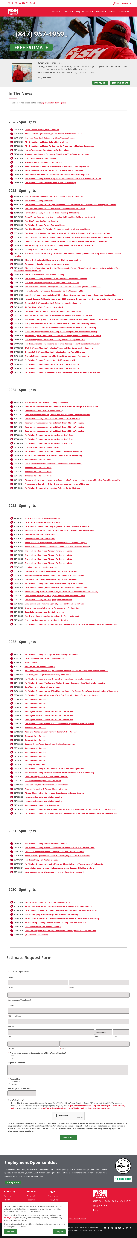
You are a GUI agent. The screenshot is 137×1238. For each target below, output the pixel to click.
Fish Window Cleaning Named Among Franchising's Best (49, 435)
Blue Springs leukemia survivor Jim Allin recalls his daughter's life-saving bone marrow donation (66, 671)
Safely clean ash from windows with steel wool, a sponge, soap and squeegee (58, 906)
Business (14, 1084)
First (10, 987)
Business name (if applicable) (19, 1000)
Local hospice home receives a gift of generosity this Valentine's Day (54, 604)
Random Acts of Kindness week (38, 459)
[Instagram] (16, 3)
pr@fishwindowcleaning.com (53, 103)
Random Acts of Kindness (35, 699)
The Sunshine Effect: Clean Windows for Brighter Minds (48, 551)
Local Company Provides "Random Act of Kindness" (46, 785)
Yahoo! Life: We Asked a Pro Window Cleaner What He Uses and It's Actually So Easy (60, 327)
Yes (12, 1055)
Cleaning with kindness (35, 764)
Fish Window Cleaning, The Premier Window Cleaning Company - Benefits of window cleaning (65, 683)
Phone (10, 1048)
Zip (115, 1036)
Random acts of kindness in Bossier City (42, 805)
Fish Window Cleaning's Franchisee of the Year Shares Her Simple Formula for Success (61, 695)
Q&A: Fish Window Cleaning (36, 935)
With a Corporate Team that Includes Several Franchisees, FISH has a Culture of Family (62, 918)
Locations (100, 11)
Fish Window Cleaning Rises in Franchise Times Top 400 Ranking (52, 213)
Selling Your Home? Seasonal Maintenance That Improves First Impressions (57, 166)
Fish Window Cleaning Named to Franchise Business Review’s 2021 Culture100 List (60, 847)
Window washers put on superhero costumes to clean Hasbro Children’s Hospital (59, 530)
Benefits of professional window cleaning (42, 687)
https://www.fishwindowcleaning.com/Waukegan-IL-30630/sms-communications (74, 1108)
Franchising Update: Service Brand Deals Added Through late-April (53, 311)
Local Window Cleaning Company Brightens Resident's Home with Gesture (57, 526)
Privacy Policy (53, 1200)
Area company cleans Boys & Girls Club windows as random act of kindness (57, 484)
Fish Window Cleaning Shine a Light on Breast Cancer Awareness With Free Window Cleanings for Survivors (70, 204)
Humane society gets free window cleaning (43, 797)
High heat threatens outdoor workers (41, 567)
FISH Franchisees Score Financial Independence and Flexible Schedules (54, 852)
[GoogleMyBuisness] (8, 3)
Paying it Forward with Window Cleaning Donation (46, 789)
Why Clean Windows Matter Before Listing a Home (46, 142)
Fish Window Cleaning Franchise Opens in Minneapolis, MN (50, 360)
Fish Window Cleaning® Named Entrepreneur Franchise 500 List (52, 364)
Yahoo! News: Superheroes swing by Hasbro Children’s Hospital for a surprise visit (60, 217)
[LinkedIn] (19, 3)
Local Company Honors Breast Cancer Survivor (44, 658)
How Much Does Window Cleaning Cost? (42, 447)
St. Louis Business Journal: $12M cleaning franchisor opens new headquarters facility (61, 331)
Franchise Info (123, 11)
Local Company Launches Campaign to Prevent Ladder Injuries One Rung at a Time (60, 931)
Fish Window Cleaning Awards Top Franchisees (45, 225)
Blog (78, 11)
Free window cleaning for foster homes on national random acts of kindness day (59, 772)
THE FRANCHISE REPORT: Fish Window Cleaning (44, 274)
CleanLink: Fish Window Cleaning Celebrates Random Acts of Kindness (55, 352)
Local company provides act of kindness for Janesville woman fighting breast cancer (61, 910)
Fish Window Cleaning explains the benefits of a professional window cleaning (58, 679)
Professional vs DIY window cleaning (40, 158)
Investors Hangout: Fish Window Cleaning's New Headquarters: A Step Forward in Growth (63, 336)
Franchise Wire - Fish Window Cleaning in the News (46, 402)
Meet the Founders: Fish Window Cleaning (43, 926)
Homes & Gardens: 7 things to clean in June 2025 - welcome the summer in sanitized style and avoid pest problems (74, 299)
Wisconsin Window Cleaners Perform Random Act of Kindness (51, 732)
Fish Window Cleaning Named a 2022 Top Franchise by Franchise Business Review (59, 724)
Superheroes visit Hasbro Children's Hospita (43, 410)
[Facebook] (12, 3)
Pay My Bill (100, 82)
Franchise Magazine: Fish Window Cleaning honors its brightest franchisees (57, 229)
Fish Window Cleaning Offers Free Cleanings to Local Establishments (54, 451)
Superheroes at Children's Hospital (40, 534)
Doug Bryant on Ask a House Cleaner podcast (44, 518)
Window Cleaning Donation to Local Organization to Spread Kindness (54, 793)
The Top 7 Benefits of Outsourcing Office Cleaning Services (50, 138)
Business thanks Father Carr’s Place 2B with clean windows (50, 744)
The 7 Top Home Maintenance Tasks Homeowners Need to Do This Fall (55, 209)
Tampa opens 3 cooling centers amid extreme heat (47, 264)
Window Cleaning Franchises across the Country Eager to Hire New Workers (57, 856)
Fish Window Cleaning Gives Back (39, 200)
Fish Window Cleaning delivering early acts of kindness (48, 600)
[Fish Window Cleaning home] (13, 11)
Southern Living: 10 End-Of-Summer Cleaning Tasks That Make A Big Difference (59, 245)
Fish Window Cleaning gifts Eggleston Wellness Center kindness (52, 488)
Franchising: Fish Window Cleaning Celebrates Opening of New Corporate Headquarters (62, 344)
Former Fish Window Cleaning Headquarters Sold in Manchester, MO (54, 291)
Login (95, 1210)
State (97, 1036)
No (12, 1058)
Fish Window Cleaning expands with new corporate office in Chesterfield (56, 278)
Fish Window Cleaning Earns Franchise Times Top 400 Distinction (52, 419)
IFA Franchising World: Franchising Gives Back (44, 307)
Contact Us (86, 11)
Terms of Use (53, 1196)
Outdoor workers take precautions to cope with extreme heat (51, 571)
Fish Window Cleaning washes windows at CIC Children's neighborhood (55, 768)
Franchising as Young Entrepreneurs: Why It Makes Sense (49, 675)
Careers (112, 11)
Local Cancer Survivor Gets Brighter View (42, 522)
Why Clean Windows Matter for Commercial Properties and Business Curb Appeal (59, 146)
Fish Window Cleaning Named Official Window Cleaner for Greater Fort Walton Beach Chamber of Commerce (71, 691)
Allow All (10, 1232)
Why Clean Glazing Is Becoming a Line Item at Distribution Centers (53, 134)
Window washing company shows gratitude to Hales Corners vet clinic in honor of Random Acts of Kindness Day (73, 480)
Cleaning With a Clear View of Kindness (41, 249)
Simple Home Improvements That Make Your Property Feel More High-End (57, 174)
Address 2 (12, 1026)
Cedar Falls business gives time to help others (44, 612)
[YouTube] (23, 3)
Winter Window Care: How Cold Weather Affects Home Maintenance (54, 170)
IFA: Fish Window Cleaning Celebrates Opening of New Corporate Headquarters (59, 348)
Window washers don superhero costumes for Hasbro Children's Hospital (56, 543)
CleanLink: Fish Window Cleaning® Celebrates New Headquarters (53, 303)
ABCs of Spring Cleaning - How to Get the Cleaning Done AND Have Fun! (55, 922)
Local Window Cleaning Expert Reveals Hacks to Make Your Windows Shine (57, 587)
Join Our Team (120, 82)
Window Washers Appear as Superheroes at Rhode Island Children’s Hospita (57, 547)
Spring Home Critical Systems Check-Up (42, 130)
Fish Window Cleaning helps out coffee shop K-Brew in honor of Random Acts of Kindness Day (64, 864)
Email (63, 1048)
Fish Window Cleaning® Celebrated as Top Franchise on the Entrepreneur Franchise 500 (62, 372)
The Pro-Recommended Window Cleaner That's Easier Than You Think (55, 196)
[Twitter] (27, 3)
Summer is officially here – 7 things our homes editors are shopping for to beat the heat (63, 287)
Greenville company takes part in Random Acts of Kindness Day (52, 608)
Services (55, 11)
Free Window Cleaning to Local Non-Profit (43, 781)
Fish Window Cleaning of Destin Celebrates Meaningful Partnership (54, 583)
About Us (67, 11)
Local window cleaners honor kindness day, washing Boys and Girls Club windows (59, 868)
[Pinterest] (30, 3)
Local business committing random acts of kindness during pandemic (54, 872)
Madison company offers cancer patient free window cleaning (51, 914)
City (9, 1036)
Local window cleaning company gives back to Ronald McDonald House (55, 596)
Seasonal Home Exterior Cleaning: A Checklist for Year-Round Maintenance (57, 154)
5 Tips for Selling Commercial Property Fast (43, 162)
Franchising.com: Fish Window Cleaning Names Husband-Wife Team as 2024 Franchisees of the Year (67, 233)
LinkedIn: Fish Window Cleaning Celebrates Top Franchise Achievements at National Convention (66, 241)
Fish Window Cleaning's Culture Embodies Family (45, 843)
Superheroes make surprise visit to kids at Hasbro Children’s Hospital (54, 423)
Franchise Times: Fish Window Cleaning (41, 221)
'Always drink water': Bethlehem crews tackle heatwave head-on (53, 260)
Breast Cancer (31, 662)
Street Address (14, 1016)
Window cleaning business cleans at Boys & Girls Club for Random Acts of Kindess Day (61, 591)
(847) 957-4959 (123, 3)
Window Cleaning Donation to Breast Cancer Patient (47, 902)
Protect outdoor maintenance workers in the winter (47, 620)
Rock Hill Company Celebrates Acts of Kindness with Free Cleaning (53, 455)
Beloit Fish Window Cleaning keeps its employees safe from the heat (54, 575)
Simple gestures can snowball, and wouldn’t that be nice (49, 711)
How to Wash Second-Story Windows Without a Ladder (48, 150)
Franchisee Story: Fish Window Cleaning (42, 860)
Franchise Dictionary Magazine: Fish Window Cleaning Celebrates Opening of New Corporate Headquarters (71, 319)
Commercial (31, 1196)
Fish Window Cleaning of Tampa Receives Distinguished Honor (51, 654)
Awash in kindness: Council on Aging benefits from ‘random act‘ (52, 616)
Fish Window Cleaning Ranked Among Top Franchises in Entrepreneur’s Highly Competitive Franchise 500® (70, 809)
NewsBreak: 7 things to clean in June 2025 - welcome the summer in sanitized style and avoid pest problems (71, 295)
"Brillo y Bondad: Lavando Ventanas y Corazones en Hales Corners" (53, 463)
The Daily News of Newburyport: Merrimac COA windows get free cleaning (57, 356)
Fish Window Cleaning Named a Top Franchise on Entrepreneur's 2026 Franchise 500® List (63, 178)
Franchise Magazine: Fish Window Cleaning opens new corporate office (55, 340)
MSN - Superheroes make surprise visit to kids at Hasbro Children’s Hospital (57, 415)
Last (71, 987)
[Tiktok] (34, 3)
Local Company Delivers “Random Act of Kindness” (46, 776)
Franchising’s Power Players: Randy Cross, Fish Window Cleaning (52, 283)
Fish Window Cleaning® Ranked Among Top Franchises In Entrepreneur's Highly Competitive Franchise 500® (71, 624)
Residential (15, 1081)
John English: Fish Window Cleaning (40, 666)
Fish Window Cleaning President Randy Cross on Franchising (50, 183)
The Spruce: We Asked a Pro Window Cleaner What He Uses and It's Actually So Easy (60, 323)
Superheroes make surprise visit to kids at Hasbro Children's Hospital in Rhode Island (61, 406)
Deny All (59, 1232)
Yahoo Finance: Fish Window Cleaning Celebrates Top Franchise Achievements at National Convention (68, 237)
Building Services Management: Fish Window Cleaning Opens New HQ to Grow (58, 315)
